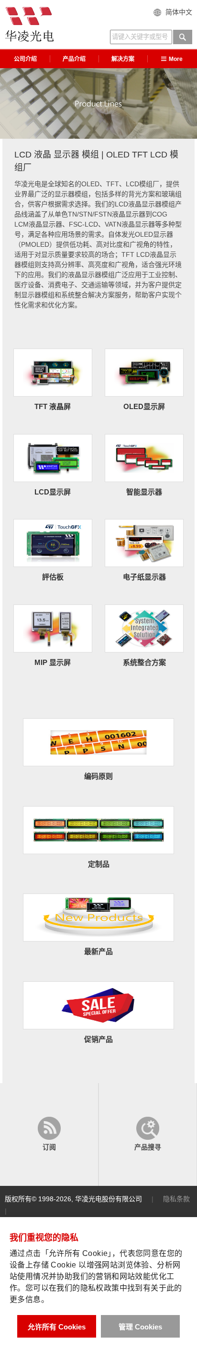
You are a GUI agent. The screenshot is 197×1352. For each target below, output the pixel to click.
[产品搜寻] (147, 1134)
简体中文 (178, 12)
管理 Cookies (140, 1327)
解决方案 (122, 59)
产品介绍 (74, 59)
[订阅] (49, 1134)
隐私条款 (176, 1199)
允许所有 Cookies (57, 1327)
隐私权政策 (100, 1288)
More (176, 59)
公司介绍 (25, 59)
